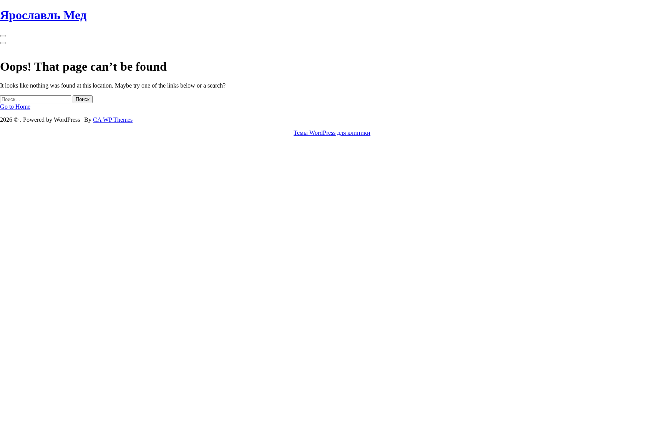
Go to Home (15, 106)
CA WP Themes (113, 119)
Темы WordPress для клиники (332, 132)
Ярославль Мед (43, 15)
